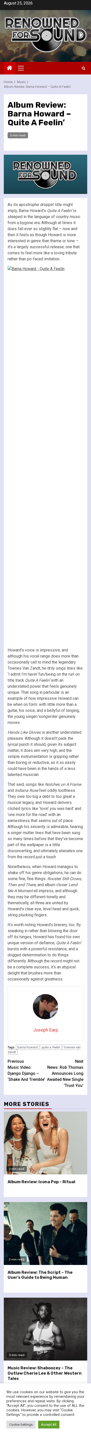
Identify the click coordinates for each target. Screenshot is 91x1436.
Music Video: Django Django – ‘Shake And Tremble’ (26, 1070)
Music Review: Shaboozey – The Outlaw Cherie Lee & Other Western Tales (45, 1373)
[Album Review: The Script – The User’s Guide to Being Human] (45, 1233)
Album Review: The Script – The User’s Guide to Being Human (40, 1275)
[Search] (83, 68)
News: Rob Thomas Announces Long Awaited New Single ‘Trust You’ (65, 1073)
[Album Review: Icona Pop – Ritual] (45, 1143)
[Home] (9, 68)
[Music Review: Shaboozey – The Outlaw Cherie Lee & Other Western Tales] (45, 1329)
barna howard (27, 1047)
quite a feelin (50, 1047)
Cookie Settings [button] (21, 1424)
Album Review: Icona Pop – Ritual (41, 1181)
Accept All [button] (48, 1424)
